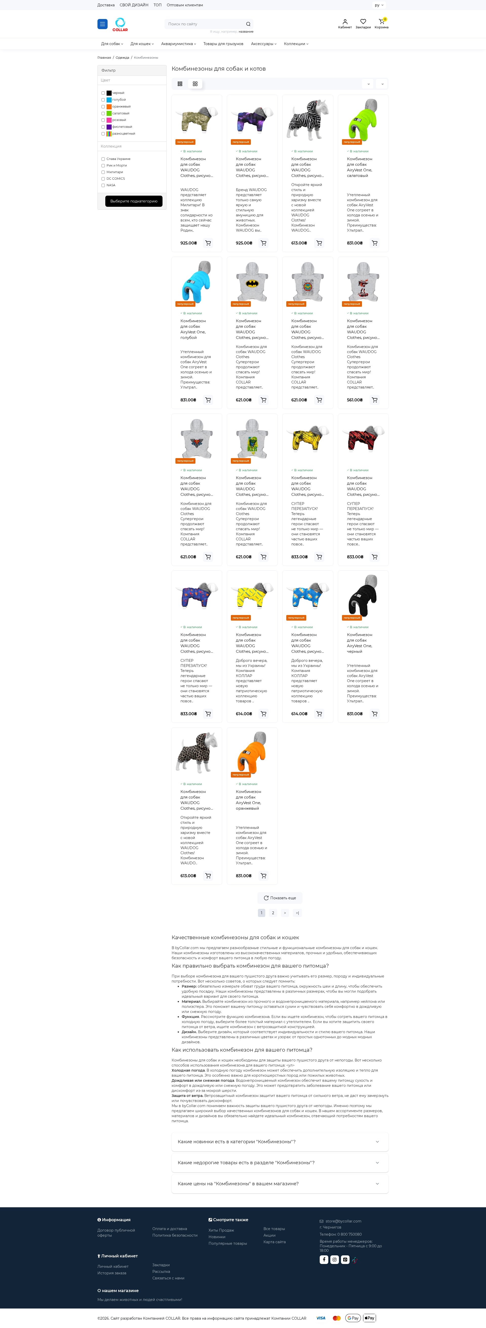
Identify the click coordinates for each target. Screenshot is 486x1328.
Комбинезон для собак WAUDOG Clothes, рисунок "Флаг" (307, 643)
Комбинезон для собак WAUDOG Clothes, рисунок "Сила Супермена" (196, 643)
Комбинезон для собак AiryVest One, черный (359, 643)
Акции (270, 1235)
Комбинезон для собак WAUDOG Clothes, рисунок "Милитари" (196, 167)
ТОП (158, 5)
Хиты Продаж (221, 1230)
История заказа (111, 1273)
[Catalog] (102, 24)
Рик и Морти (117, 165)
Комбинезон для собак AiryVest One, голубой (193, 329)
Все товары (274, 1229)
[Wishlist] (307, 144)
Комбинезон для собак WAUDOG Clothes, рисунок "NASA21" (252, 167)
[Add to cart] (208, 243)
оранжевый (121, 106)
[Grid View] (195, 84)
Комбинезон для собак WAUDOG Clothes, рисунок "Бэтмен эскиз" (307, 486)
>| (297, 913)
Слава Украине (118, 159)
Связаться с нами (168, 1278)
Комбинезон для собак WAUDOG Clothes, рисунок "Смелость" (252, 643)
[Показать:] (367, 84)
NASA (111, 185)
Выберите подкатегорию (133, 201)
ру (377, 5)
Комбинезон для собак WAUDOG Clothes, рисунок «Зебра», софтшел (307, 167)
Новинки (217, 1237)
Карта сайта (275, 1242)
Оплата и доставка (169, 1229)
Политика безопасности (175, 1235)
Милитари (115, 172)
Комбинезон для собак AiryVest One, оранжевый (248, 800)
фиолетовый (122, 127)
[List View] (180, 84)
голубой (119, 99)
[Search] (248, 24)
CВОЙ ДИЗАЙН (134, 5)
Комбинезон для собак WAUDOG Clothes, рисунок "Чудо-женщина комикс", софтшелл (307, 329)
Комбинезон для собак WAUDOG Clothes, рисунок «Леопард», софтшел (196, 800)
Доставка (106, 5)
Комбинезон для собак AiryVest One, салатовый (359, 167)
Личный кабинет (113, 1266)
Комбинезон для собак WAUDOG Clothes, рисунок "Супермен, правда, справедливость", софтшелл (196, 486)
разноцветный (123, 133)
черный (118, 93)
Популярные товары (228, 1243)
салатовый (120, 113)
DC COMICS (116, 178)
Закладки (161, 1265)
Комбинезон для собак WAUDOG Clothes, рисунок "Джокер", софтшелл (252, 486)
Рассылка (161, 1271)
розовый (119, 120)
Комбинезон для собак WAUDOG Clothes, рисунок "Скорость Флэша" (363, 486)
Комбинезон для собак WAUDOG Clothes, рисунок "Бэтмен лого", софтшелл (252, 329)
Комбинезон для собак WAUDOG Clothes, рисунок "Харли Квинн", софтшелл (363, 329)
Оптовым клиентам (185, 5)
